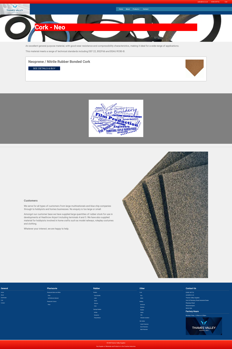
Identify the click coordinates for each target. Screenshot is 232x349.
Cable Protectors (144, 324)
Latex (95, 298)
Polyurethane (97, 317)
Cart (226, 2)
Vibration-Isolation (144, 317)
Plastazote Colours (51, 301)
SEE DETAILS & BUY (44, 68)
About (128, 9)
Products (136, 9)
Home (121, 9)
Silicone (96, 303)
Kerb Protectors (144, 326)
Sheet (95, 300)
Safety (141, 312)
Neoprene (96, 315)
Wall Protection (144, 329)
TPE (141, 315)
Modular (142, 307)
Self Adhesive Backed (53, 298)
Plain (49, 295)
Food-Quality (97, 295)
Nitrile (141, 298)
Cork (141, 292)
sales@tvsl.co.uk (203, 2)
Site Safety (142, 321)
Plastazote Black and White (54, 292)
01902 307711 (215, 2)
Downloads (4, 297)
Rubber (95, 292)
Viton (95, 306)
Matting (141, 301)
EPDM (95, 312)
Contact (145, 9)
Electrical (142, 304)
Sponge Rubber (97, 309)
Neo (141, 295)
